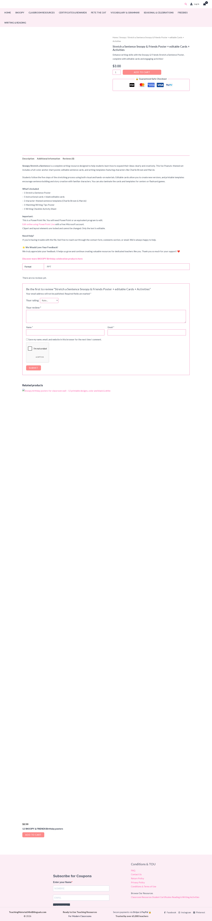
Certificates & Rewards (73, 12)
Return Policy (137, 878)
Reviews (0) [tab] (68, 158)
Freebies (182, 12)
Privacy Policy (138, 882)
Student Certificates (162, 897)
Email (111, 327)
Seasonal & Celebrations (158, 12)
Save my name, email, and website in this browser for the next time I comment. (65, 339)
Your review (33, 307)
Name (29, 327)
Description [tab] (28, 158)
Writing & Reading (15, 22)
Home (7, 12)
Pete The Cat (98, 12)
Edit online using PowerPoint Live (38, 224)
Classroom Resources (42, 12)
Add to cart (142, 72)
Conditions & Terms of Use (143, 886)
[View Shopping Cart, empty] (204, 4)
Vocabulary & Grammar (125, 12)
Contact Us (136, 874)
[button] (186, 4)
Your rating (32, 300)
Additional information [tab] (48, 158)
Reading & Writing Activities (185, 897)
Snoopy (19, 12)
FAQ (133, 870)
